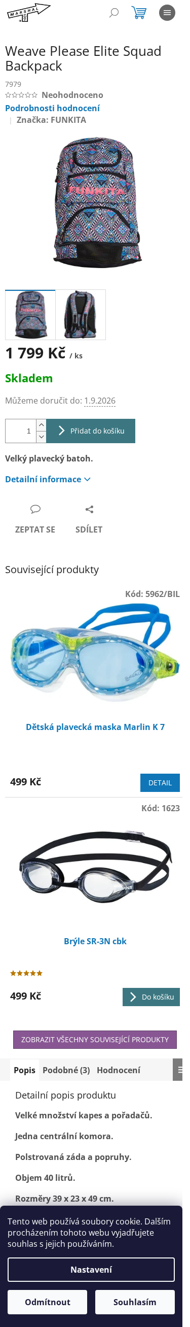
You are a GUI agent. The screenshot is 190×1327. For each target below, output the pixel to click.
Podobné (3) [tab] (66, 1070)
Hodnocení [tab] (118, 1070)
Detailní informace (43, 479)
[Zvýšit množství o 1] (41, 425)
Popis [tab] (24, 1070)
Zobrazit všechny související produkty (95, 1039)
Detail (160, 782)
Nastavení (91, 1269)
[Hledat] (114, 13)
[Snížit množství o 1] (41, 437)
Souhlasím (135, 1302)
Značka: (51, 119)
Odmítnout (47, 1302)
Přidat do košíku (97, 431)
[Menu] (167, 13)
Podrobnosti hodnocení (52, 108)
